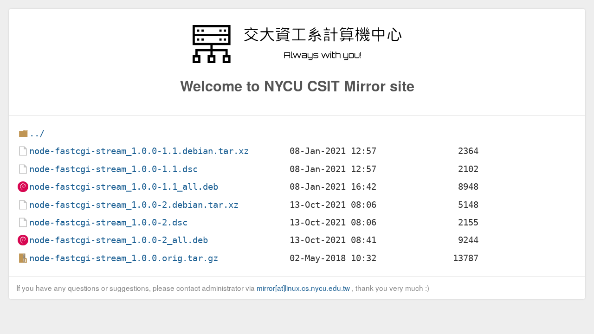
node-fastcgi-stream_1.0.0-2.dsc (108, 222)
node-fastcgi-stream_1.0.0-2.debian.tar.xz (134, 204)
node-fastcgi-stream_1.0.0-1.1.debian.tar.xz (139, 151)
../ (37, 133)
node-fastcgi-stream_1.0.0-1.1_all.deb (123, 186)
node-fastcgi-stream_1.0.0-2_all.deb (118, 240)
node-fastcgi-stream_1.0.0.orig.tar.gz (123, 258)
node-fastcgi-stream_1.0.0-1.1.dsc (113, 169)
